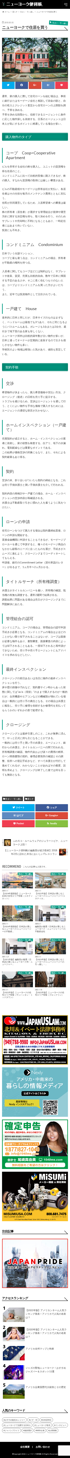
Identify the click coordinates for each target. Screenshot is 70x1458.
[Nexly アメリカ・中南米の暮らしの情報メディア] (35, 1114)
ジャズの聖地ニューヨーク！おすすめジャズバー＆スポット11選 (45, 1369)
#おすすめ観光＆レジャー (14, 1420)
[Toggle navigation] (65, 4)
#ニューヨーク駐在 (42, 1425)
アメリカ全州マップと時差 (39, 1348)
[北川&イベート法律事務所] (35, 1062)
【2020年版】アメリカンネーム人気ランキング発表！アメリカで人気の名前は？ (46, 1333)
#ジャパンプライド (12, 1430)
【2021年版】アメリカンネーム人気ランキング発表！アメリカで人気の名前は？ (46, 1314)
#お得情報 (52, 1430)
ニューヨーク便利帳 (33, 1454)
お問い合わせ (43, 1446)
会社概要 (25, 1446)
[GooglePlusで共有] (35, 85)
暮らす (31, 799)
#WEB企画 (40, 1430)
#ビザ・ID (33, 1420)
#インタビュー (60, 1425)
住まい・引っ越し (13, 799)
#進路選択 (27, 1430)
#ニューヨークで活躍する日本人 (17, 1425)
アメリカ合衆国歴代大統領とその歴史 (45, 1387)
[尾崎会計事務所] (35, 1166)
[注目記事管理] (35, 1288)
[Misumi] (35, 1219)
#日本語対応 (46, 1420)
